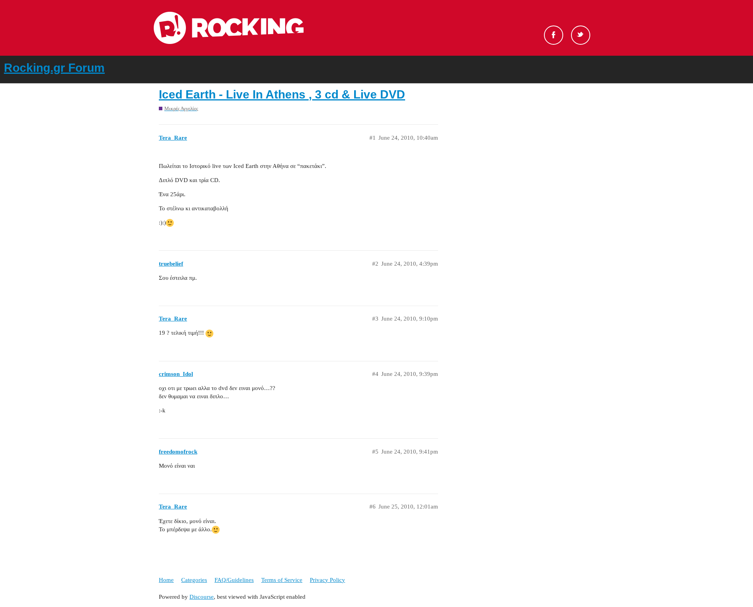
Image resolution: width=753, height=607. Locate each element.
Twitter (580, 35)
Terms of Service (281, 580)
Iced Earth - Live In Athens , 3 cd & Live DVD (282, 94)
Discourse (201, 597)
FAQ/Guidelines (234, 580)
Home (166, 580)
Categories (194, 580)
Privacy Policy (327, 580)
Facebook (553, 35)
